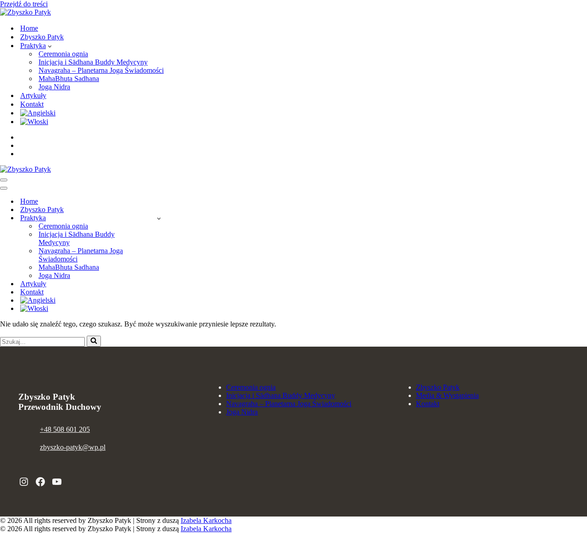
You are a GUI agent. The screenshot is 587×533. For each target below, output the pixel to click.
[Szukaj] (94, 341)
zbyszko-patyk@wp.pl (72, 447)
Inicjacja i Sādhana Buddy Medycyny (93, 62)
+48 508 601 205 (65, 429)
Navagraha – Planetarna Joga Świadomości (101, 70)
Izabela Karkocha (206, 520)
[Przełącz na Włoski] (34, 121)
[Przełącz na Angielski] (37, 113)
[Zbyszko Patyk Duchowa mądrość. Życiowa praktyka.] (25, 12)
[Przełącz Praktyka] (159, 218)
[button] (49, 46)
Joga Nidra (54, 87)
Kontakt (32, 104)
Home (29, 28)
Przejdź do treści (24, 4)
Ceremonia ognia (63, 54)
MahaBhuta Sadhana (69, 78)
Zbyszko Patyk (42, 37)
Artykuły (33, 95)
